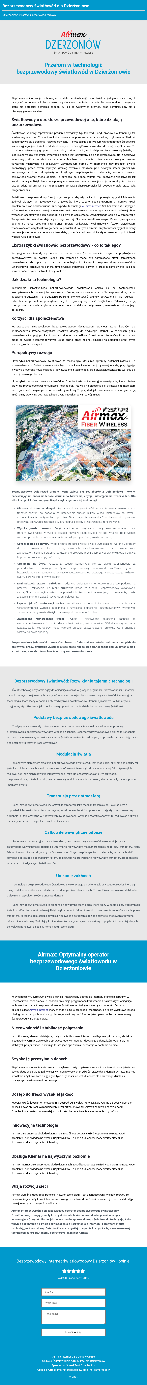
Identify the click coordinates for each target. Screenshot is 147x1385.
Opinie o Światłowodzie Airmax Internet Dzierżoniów (73, 1361)
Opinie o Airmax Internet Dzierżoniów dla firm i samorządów (73, 1369)
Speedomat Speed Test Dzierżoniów (73, 1365)
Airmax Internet (91, 206)
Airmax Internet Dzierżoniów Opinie (73, 1356)
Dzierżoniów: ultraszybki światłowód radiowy (29, 15)
